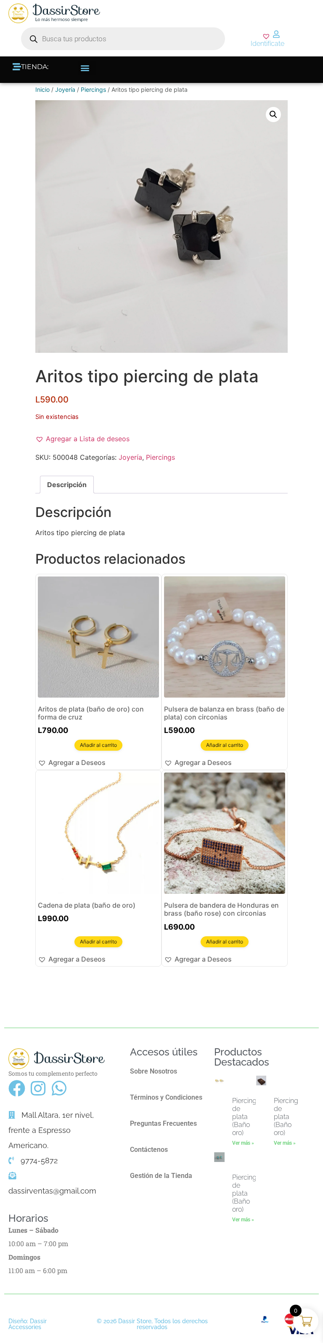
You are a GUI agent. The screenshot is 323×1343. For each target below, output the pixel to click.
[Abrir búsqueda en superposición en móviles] (123, 38)
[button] (87, 68)
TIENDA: (34, 67)
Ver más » (243, 1143)
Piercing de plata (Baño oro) (244, 1117)
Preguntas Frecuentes (163, 1123)
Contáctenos (149, 1150)
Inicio (42, 89)
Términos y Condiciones (166, 1097)
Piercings (93, 89)
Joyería (65, 89)
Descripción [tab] (67, 484)
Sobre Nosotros (153, 1071)
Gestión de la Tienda (161, 1176)
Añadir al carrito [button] (98, 745)
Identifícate (267, 44)
